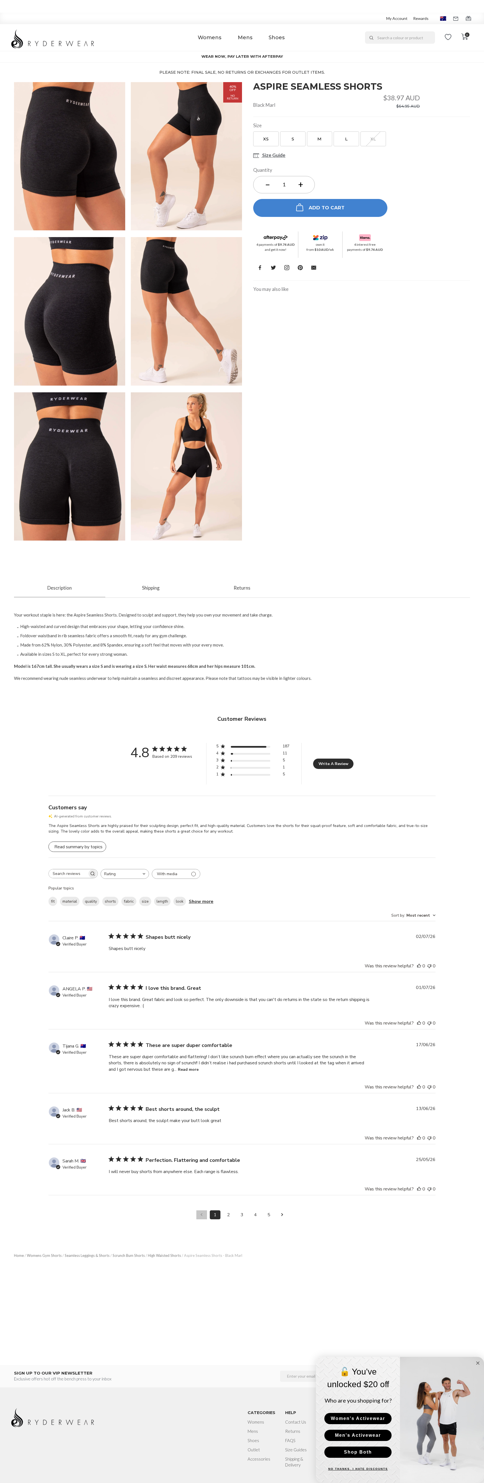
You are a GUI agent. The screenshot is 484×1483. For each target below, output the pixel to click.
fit (53, 901)
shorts (110, 901)
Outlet (254, 1449)
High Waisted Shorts (164, 1255)
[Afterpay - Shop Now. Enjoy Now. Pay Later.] (276, 236)
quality (91, 901)
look (179, 901)
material (69, 901)
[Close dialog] (477, 1363)
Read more (188, 1069)
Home (19, 1255)
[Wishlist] (448, 37)
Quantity (262, 170)
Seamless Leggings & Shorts (87, 1255)
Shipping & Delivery (294, 1461)
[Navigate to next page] (282, 1214)
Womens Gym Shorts (44, 1255)
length (162, 901)
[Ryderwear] (53, 38)
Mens (245, 37)
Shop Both (358, 1452)
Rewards (421, 18)
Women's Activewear (358, 1418)
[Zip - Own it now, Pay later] (320, 236)
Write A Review (333, 763)
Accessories (259, 1458)
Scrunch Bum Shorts (129, 1255)
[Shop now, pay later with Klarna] (365, 236)
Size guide (273, 155)
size (145, 901)
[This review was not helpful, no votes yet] (429, 966)
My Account (397, 18)
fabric (129, 901)
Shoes (277, 37)
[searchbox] (68, 873)
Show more (201, 901)
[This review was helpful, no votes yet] (419, 966)
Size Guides (296, 1449)
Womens (209, 37)
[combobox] (400, 37)
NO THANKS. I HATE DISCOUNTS (358, 1468)
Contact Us (295, 1421)
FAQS (290, 1440)
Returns (292, 1431)
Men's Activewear (358, 1435)
